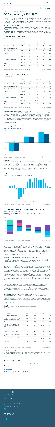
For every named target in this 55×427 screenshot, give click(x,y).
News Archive (47, 8)
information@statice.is (12, 409)
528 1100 (22, 363)
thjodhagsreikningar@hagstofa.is (34, 363)
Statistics (6, 356)
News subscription (12, 419)
